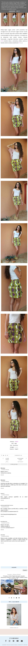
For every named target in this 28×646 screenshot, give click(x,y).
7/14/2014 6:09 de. (5, 536)
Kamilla (2, 493)
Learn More (12, 11)
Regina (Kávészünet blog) (7, 505)
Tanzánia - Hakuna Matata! (14, 574)
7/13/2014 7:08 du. (5, 481)
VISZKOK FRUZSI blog (7, 644)
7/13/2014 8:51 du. (5, 506)
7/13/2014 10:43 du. (5, 522)
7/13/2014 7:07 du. (5, 469)
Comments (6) (18, 455)
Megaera (3, 534)
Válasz (2, 488)
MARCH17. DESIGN (22, 644)
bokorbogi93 (4, 521)
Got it (18, 11)
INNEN (16, 447)
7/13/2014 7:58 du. (5, 494)
